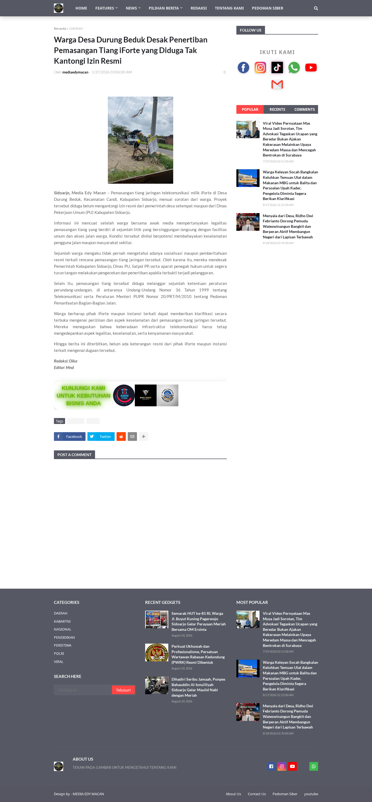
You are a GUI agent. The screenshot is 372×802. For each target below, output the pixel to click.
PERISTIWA (62, 645)
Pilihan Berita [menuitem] (164, 8)
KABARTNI (62, 621)
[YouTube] (311, 67)
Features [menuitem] (104, 8)
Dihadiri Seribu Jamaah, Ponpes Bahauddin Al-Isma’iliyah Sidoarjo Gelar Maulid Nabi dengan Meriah (198, 687)
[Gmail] (277, 84)
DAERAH (76, 28)
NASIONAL (62, 629)
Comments (304, 109)
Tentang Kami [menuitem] (229, 8)
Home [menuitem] (81, 8)
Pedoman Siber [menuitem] (267, 8)
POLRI (59, 653)
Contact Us (257, 793)
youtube (311, 793)
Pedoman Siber (285, 793)
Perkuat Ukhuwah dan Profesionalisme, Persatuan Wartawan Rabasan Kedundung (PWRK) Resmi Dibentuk (198, 654)
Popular (250, 109)
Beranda (60, 28)
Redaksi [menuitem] (199, 8)
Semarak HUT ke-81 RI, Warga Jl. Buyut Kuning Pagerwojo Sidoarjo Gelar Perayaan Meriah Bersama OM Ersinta (199, 621)
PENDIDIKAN (64, 637)
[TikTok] (277, 67)
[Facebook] (243, 67)
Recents (277, 109)
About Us (233, 793)
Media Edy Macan (89, 192)
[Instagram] (260, 67)
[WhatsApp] (294, 67)
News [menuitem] (131, 8)
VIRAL (93, 421)
